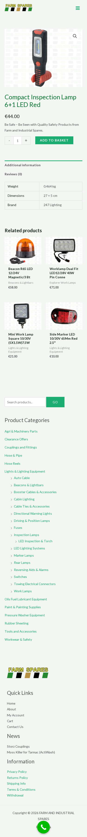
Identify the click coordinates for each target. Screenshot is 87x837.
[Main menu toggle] (77, 8)
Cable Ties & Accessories (32, 506)
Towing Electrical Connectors (35, 584)
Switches (20, 577)
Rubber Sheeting (17, 623)
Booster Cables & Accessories (35, 492)
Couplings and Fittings (21, 447)
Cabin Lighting (24, 499)
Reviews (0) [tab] (13, 174)
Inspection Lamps (26, 535)
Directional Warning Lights (33, 513)
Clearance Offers (16, 439)
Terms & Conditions (21, 789)
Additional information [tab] (23, 165)
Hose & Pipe (13, 455)
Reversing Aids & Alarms (31, 570)
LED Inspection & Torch (35, 541)
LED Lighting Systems (29, 548)
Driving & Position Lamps (32, 521)
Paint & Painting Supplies (23, 607)
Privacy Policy (17, 772)
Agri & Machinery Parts (21, 431)
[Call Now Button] (43, 827)
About (11, 709)
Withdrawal (15, 795)
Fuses (18, 528)
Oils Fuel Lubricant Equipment (26, 599)
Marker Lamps (24, 555)
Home (11, 703)
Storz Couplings (18, 746)
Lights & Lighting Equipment (25, 471)
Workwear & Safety (18, 639)
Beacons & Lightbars (29, 485)
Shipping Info (16, 783)
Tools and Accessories (21, 631)
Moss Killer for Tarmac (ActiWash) (31, 752)
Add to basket (54, 140)
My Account (15, 715)
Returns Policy (17, 778)
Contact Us (15, 727)
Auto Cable (22, 478)
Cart (10, 721)
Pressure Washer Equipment (25, 615)
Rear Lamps (22, 562)
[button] (75, 36)
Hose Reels (12, 463)
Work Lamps (23, 591)
